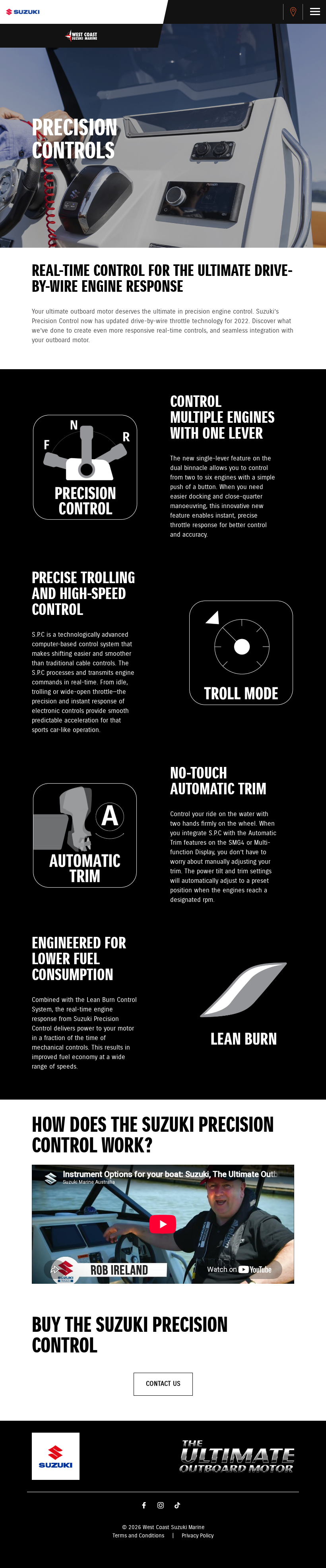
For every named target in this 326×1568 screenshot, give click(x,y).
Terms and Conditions (138, 1535)
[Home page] (22, 12)
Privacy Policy (197, 1535)
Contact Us (163, 1384)
